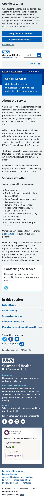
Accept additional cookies (20, 33)
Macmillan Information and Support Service (22, 327)
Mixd (22, 494)
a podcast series (9, 234)
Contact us (7, 375)
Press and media (9, 474)
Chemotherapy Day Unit (13, 321)
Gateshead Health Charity (14, 385)
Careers (5, 405)
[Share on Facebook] (10, 339)
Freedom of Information (13, 471)
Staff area (26, 483)
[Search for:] (30, 55)
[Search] (39, 55)
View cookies (8, 44)
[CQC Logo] (12, 435)
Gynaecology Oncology (13, 316)
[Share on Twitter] (4, 339)
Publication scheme (11, 483)
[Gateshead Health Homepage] (11, 54)
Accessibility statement (12, 477)
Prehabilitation (9, 305)
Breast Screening (9, 310)
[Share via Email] (16, 339)
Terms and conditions (21, 480)
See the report (13, 456)
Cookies (29, 477)
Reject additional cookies (20, 39)
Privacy (5, 480)
